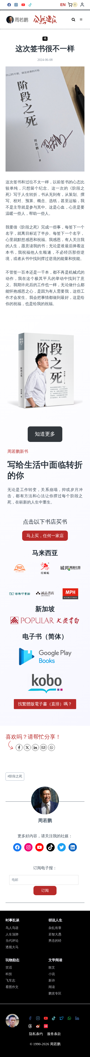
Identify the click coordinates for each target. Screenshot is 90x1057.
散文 (51, 967)
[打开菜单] (81, 19)
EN (63, 5)
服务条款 (54, 1034)
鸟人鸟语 (12, 928)
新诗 (51, 980)
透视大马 (12, 947)
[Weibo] (38, 1026)
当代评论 (12, 940)
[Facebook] (9, 4)
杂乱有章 (54, 928)
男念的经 (54, 940)
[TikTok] (30, 4)
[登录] (82, 4)
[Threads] (30, 1026)
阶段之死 (15, 776)
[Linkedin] (77, 1018)
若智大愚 (54, 934)
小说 (51, 974)
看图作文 (12, 987)
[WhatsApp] (69, 1018)
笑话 (9, 967)
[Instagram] (16, 4)
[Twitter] (61, 1018)
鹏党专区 (54, 993)
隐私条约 (36, 1034)
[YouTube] (23, 4)
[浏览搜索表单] (73, 20)
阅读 (51, 987)
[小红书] (46, 1026)
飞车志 (10, 980)
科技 (9, 974)
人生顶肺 (12, 934)
